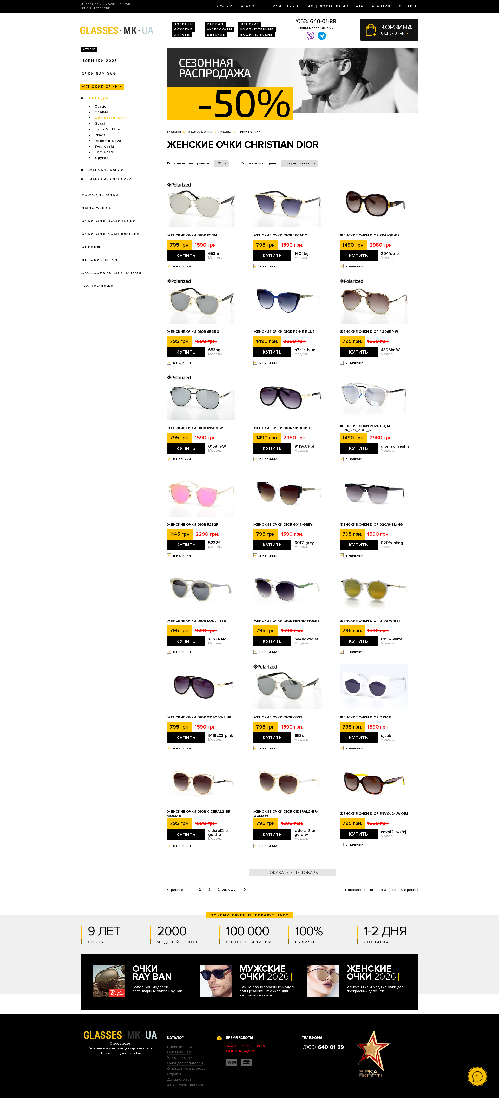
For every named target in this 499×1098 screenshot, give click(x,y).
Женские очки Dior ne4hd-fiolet (286, 621)
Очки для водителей (108, 221)
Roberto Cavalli (109, 140)
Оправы (182, 35)
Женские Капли (106, 170)
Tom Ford (104, 152)
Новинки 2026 (179, 1046)
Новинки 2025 (99, 60)
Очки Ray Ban (179, 1052)
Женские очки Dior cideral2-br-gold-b (199, 814)
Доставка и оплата (342, 6)
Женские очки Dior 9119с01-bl (283, 428)
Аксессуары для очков (111, 272)
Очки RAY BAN (98, 73)
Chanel (101, 112)
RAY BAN (215, 24)
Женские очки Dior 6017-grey (282, 524)
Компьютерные (257, 29)
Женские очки (100, 86)
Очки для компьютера (110, 233)
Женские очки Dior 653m (192, 235)
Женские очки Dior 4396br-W (369, 332)
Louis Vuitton (107, 129)
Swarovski (104, 146)
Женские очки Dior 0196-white (370, 621)
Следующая (227, 889)
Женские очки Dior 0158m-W (195, 428)
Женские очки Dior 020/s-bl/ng (371, 524)
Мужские (183, 29)
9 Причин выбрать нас (289, 6)
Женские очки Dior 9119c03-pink (199, 717)
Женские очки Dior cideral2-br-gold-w (285, 814)
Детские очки (99, 259)
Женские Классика (110, 179)
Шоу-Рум (223, 6)
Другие (102, 158)
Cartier (101, 106)
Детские (216, 35)
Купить (186, 256)
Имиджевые (96, 208)
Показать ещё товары (293, 872)
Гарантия (380, 6)
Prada (100, 135)
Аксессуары (219, 29)
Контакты (407, 6)
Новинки (183, 24)
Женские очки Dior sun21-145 (196, 621)
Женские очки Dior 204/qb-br (369, 235)
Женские (249, 24)
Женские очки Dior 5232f (192, 524)
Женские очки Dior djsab (365, 717)
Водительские (256, 35)
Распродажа (97, 285)
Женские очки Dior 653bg (193, 332)
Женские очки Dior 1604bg (280, 235)
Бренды (99, 98)
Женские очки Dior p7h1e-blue (283, 332)
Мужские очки (100, 195)
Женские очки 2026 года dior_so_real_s (365, 428)
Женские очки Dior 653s (278, 717)
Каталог (248, 6)
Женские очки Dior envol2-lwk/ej (374, 814)
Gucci (100, 123)
